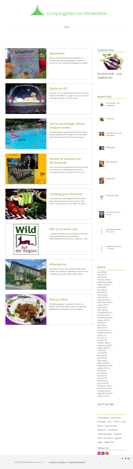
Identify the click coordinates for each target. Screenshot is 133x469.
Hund (123, 421)
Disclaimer (61, 462)
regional (118, 438)
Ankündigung (103, 417)
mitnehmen (108, 438)
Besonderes (116, 417)
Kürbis (100, 426)
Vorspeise (118, 434)
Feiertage (102, 421)
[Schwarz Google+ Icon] (129, 458)
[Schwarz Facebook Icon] (125, 458)
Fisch (109, 421)
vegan (100, 442)
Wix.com (41, 462)
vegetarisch (109, 442)
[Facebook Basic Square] (102, 453)
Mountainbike (111, 426)
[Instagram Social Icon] (99, 453)
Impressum (53, 462)
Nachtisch (102, 430)
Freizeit (116, 421)
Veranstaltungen (105, 434)
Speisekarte (113, 430)
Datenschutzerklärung (77, 462)
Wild (99, 438)
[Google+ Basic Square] (106, 453)
